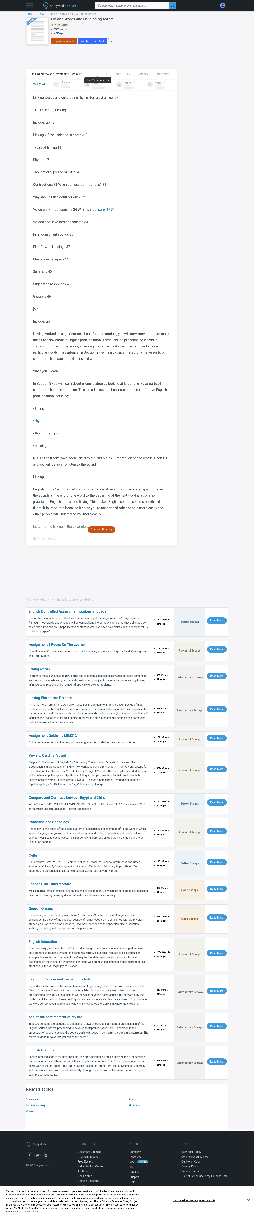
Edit (116, 73)
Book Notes (85, 1176)
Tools (129, 73)
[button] (29, 6)
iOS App (83, 1185)
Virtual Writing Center (90, 1166)
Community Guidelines (194, 1156)
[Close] (248, 1200)
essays (41, 14)
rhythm (40, 421)
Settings (143, 73)
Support (134, 1177)
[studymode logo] (66, 5)
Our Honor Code (191, 1161)
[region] (127, 1200)
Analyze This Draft (92, 41)
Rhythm (132, 1099)
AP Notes (84, 1171)
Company (135, 1152)
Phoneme (134, 1105)
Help (132, 1182)
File (106, 73)
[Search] (172, 5)
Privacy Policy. (30, 1211)
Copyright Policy (191, 1152)
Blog (132, 1167)
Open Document (64, 41)
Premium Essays (88, 1156)
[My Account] (224, 5)
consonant (100, 209)
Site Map (135, 1172)
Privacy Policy (190, 1166)
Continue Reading (101, 529)
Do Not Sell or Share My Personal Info (194, 1200)
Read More (216, 620)
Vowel (30, 1111)
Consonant (32, 1099)
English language (36, 1105)
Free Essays (85, 1161)
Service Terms (190, 1171)
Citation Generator (88, 1181)
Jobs (133, 1161)
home (29, 14)
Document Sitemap (89, 1152)
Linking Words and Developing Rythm (82, 19)
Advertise (135, 1156)
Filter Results (162, 73)
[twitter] (38, 1157)
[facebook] (30, 1157)
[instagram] (46, 1157)
